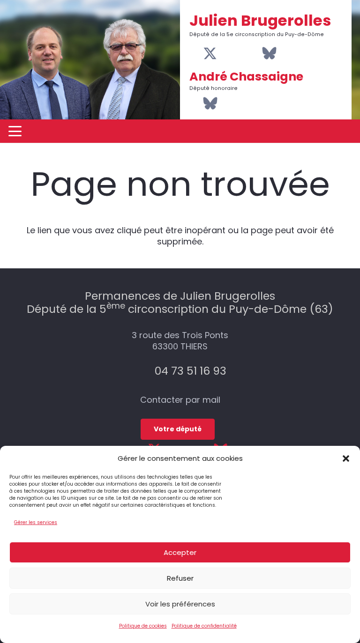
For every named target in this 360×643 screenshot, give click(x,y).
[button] (346, 458)
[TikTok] (253, 53)
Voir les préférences (180, 604)
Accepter (180, 552)
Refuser (180, 578)
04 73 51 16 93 (190, 370)
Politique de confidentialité (204, 625)
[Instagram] (239, 54)
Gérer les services (35, 522)
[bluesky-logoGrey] (269, 53)
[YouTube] (225, 53)
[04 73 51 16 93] (144, 370)
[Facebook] (194, 53)
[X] (210, 53)
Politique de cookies (143, 625)
